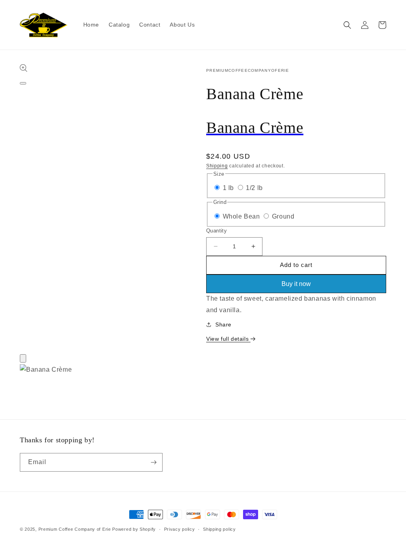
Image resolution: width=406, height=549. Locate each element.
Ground (283, 216)
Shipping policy (219, 529)
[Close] (23, 358)
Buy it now (296, 283)
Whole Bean (242, 216)
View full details (228, 339)
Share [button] (223, 324)
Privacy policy (179, 529)
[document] (203, 372)
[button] (347, 25)
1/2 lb (254, 187)
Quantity (216, 231)
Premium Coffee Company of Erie (74, 529)
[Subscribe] (153, 462)
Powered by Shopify (134, 529)
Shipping (217, 166)
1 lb (229, 187)
